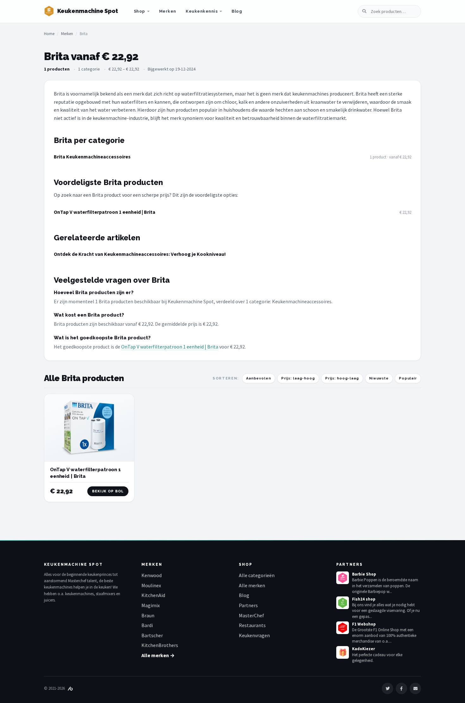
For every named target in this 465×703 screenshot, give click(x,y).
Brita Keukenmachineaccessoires (92, 156)
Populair (408, 378)
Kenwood (151, 575)
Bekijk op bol (108, 491)
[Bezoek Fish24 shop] (342, 602)
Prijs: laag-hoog (298, 378)
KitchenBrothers (159, 645)
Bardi (147, 625)
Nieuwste (379, 378)
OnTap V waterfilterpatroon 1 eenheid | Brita (104, 212)
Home (49, 33)
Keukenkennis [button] (202, 11)
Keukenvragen (254, 635)
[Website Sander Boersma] (70, 688)
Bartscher (152, 635)
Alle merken (252, 585)
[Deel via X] (387, 688)
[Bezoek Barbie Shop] (342, 577)
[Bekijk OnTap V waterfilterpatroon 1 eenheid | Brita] (89, 427)
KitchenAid (153, 595)
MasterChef (251, 615)
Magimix (150, 605)
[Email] (415, 688)
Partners (248, 605)
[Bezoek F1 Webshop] (342, 627)
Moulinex (151, 585)
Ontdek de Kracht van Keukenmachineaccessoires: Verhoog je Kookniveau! (140, 254)
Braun (147, 615)
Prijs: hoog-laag (342, 378)
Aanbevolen (258, 378)
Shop (139, 11)
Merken (167, 11)
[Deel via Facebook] (401, 688)
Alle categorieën (257, 575)
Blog (237, 11)
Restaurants (252, 625)
